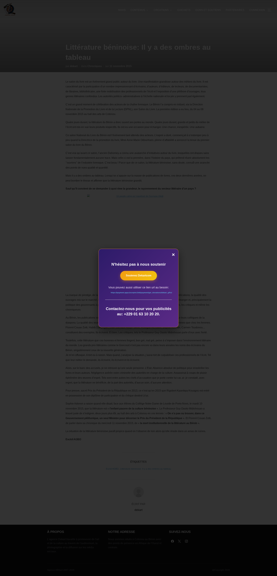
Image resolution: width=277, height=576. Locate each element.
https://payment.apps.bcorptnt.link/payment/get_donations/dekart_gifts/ (141, 293)
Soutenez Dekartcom (138, 275)
